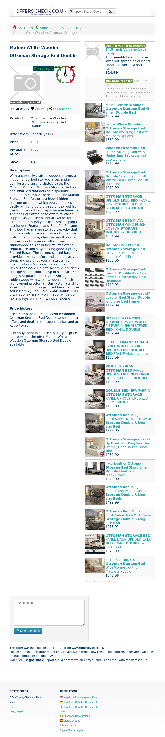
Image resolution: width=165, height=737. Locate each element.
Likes (12, 707)
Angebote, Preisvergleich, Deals (81, 697)
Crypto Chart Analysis (71, 730)
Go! (111, 11)
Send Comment (29, 631)
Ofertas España (71, 720)
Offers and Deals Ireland (76, 715)
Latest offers (16, 711)
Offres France (70, 725)
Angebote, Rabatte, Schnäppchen (81, 702)
